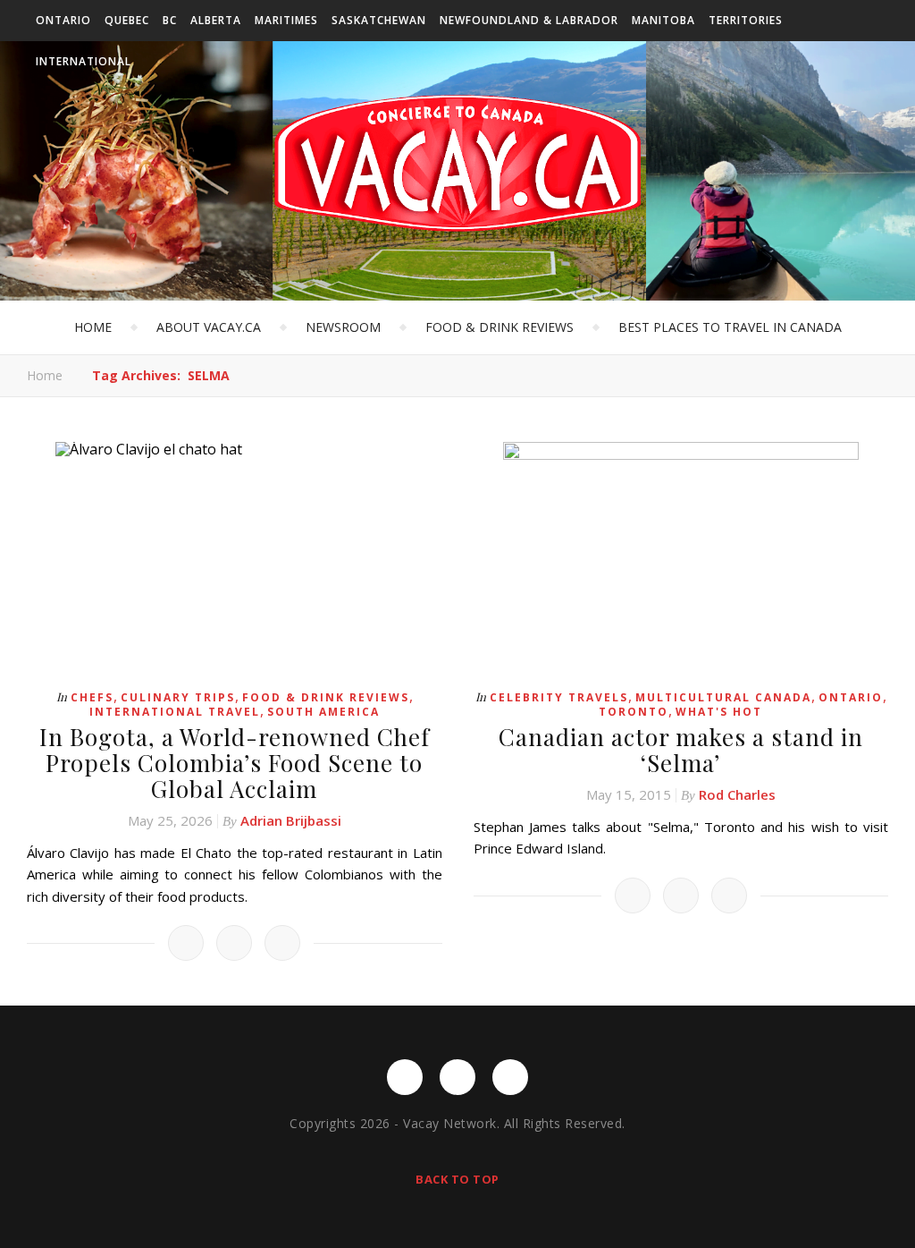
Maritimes (286, 20)
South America (323, 711)
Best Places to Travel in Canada (730, 326)
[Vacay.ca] (457, 163)
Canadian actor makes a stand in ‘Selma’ (681, 749)
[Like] (186, 943)
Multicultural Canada (723, 697)
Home (93, 326)
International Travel (174, 711)
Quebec (127, 20)
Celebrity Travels (559, 697)
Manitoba (663, 20)
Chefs (92, 697)
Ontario (63, 20)
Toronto (633, 711)
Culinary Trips (178, 697)
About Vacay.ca (208, 326)
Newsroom (343, 326)
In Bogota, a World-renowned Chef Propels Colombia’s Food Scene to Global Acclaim (234, 762)
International (83, 61)
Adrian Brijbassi (290, 820)
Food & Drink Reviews (499, 326)
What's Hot (719, 711)
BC (170, 20)
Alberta (215, 20)
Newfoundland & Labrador (529, 20)
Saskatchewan (379, 20)
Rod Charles (737, 794)
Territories (746, 20)
